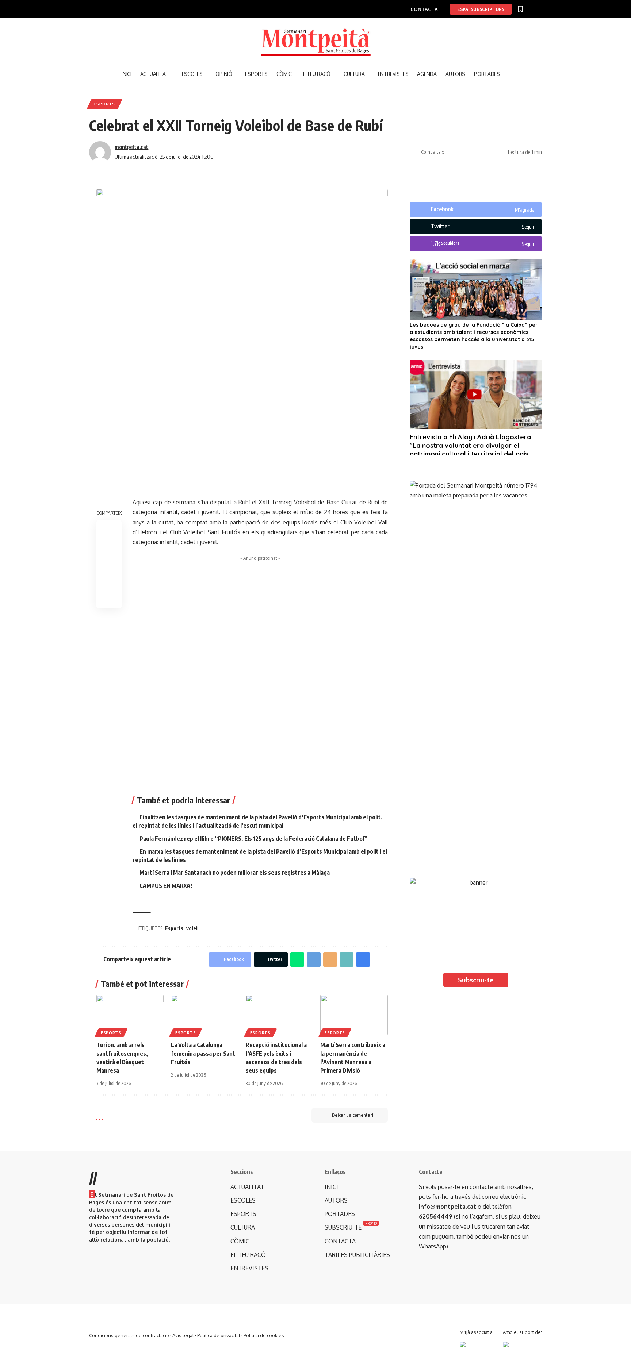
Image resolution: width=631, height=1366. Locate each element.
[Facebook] (476, 209)
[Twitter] (476, 226)
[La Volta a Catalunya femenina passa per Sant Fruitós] (204, 1015)
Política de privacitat (218, 1335)
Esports (104, 104)
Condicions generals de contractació (129, 1335)
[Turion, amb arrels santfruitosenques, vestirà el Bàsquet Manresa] (130, 1015)
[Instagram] (476, 243)
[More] (497, 152)
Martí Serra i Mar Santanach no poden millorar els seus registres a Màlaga (234, 872)
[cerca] (509, 74)
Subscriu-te (476, 980)
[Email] (330, 959)
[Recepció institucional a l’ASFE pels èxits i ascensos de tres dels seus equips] (279, 1015)
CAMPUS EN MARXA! (165, 885)
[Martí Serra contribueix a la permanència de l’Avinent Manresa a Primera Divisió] (353, 1015)
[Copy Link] (474, 152)
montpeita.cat (131, 146)
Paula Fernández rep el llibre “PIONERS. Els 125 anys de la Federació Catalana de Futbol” (253, 838)
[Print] (485, 152)
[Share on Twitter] (463, 152)
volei (192, 928)
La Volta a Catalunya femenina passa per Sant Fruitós (203, 1053)
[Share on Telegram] (314, 959)
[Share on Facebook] (451, 152)
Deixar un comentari (352, 1115)
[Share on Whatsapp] (297, 959)
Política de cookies (264, 1335)
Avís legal (183, 1335)
